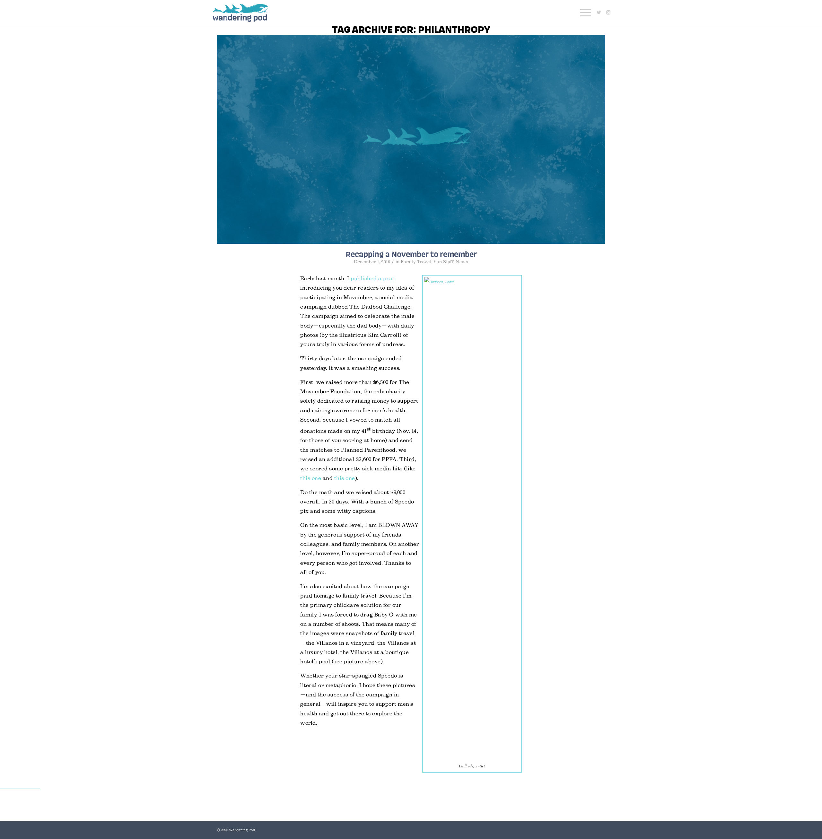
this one (310, 478)
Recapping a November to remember (411, 254)
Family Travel (416, 261)
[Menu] (583, 13)
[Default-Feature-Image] (411, 139)
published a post (372, 278)
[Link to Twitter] (599, 12)
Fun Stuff (443, 261)
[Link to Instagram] (608, 12)
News (462, 261)
